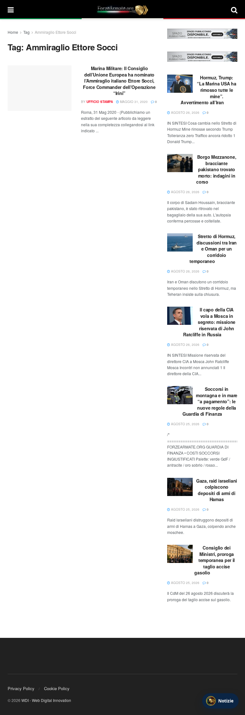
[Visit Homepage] (122, 9)
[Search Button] (234, 9)
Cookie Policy (57, 688)
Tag (26, 32)
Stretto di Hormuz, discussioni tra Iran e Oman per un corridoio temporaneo (213, 248)
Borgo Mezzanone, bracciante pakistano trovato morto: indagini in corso (216, 169)
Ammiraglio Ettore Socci (55, 32)
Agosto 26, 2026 (184, 112)
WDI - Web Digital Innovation (46, 700)
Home (13, 32)
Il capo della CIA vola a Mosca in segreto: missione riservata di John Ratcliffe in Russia (209, 322)
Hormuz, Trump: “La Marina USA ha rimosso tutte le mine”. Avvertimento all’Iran (208, 90)
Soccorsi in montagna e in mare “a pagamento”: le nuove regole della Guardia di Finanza (209, 401)
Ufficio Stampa (99, 101)
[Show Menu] (11, 9)
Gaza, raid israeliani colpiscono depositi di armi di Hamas (216, 490)
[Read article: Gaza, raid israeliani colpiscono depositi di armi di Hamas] (180, 487)
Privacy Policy (21, 688)
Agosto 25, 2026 (184, 424)
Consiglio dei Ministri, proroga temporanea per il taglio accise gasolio (214, 560)
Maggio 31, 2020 (133, 101)
